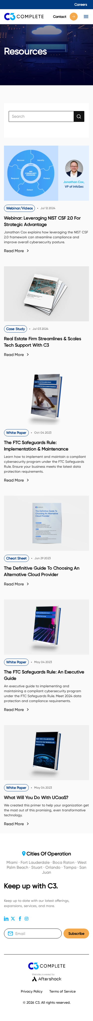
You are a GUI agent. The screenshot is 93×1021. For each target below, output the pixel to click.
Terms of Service (62, 991)
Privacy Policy (31, 991)
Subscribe (76, 933)
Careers (80, 4)
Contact (59, 17)
